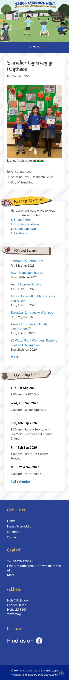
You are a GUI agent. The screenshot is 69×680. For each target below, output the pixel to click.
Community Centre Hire (27, 261)
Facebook (20, 233)
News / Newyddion (20, 526)
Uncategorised (21, 171)
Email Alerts (22, 219)
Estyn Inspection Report (27, 273)
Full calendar (20, 482)
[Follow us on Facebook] (24, 643)
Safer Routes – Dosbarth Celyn (32, 177)
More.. (15, 357)
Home (11, 521)
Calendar (13, 532)
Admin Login (50, 670)
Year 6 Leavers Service (26, 284)
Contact (12, 537)
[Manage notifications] (61, 673)
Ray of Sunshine (22, 182)
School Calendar (25, 229)
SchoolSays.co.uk (48, 674)
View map (14, 614)
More (11, 575)
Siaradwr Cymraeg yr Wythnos (32, 312)
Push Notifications (26, 224)
